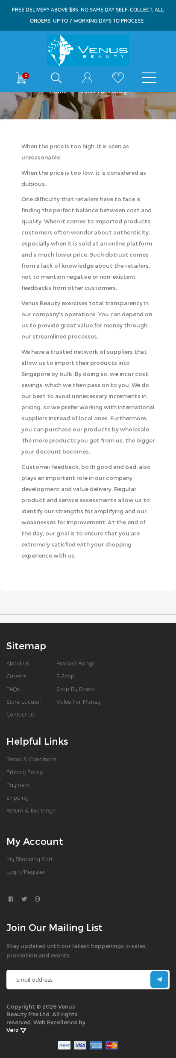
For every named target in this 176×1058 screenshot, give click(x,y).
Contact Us (20, 714)
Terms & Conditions (31, 759)
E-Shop (65, 676)
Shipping (17, 797)
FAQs (13, 688)
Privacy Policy (24, 772)
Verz (13, 1029)
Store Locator (23, 701)
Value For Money (78, 701)
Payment (17, 784)
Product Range (75, 663)
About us (17, 663)
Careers (16, 676)
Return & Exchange (31, 810)
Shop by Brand (75, 688)
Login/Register (25, 871)
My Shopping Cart (29, 859)
